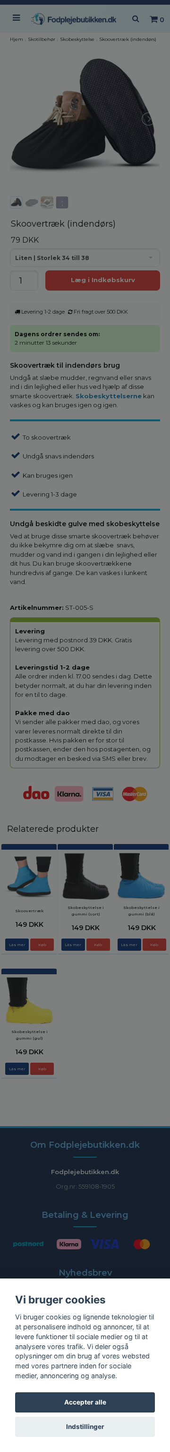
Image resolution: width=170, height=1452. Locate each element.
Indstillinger (85, 1426)
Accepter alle (85, 1402)
